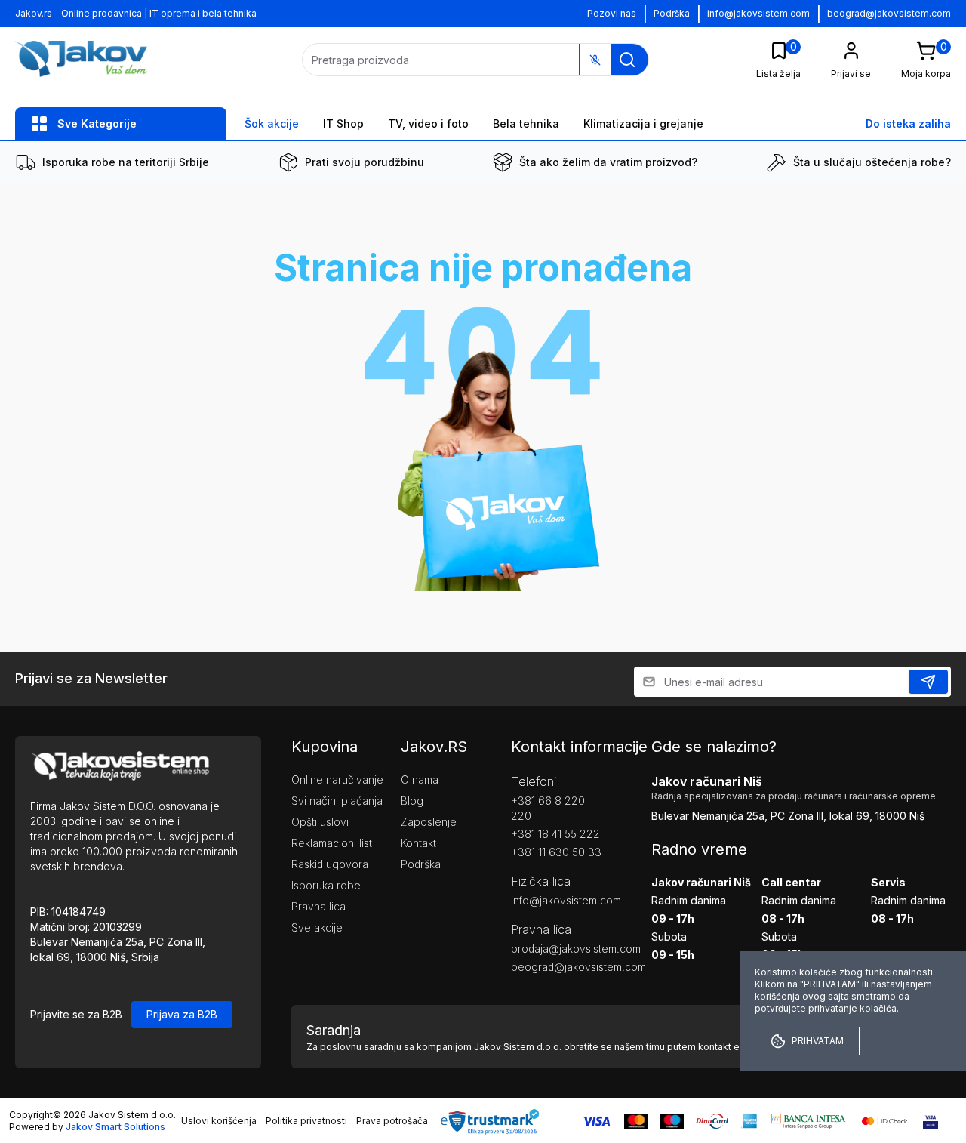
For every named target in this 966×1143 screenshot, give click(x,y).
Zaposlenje (429, 821)
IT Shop (343, 123)
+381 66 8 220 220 (548, 808)
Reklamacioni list (331, 842)
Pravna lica (318, 906)
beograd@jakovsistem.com (889, 13)
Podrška (672, 13)
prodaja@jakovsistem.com (558, 948)
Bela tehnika (526, 123)
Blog (412, 800)
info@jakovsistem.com (758, 13)
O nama (419, 779)
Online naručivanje (337, 779)
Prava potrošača (392, 1120)
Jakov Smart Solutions (115, 1126)
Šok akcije (272, 123)
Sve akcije (317, 927)
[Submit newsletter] (928, 682)
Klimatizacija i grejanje (643, 123)
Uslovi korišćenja (219, 1120)
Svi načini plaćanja (337, 800)
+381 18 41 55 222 (555, 833)
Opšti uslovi (320, 821)
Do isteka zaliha (908, 123)
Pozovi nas (611, 13)
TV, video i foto (428, 123)
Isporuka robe (326, 885)
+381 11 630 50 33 (556, 852)
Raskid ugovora (329, 864)
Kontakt (418, 842)
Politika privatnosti (306, 1120)
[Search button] (627, 59)
